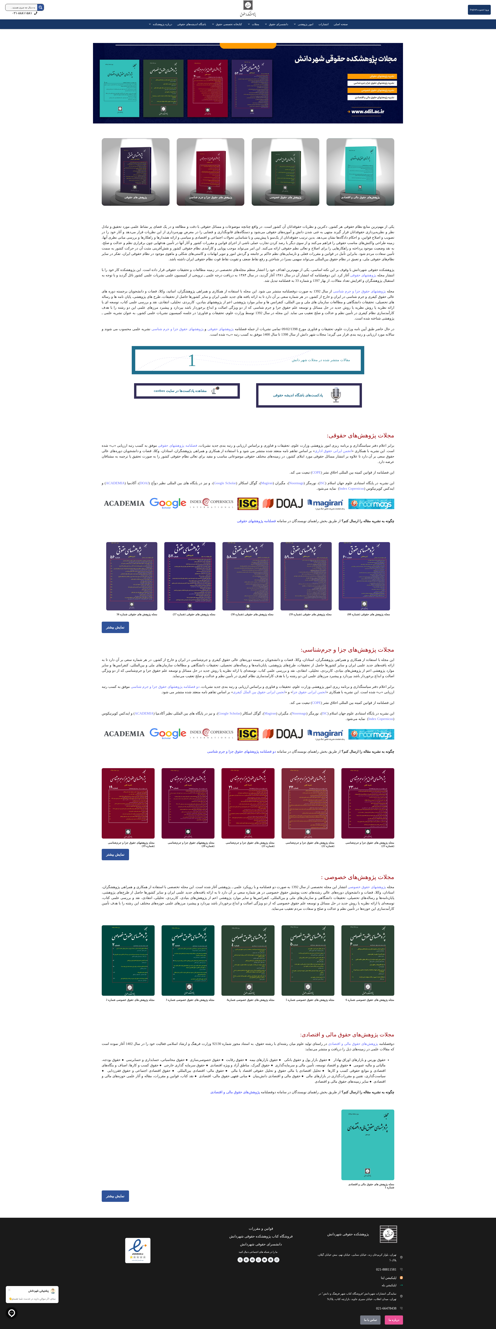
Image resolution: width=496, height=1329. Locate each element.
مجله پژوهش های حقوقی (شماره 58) (252, 614)
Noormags (296, 483)
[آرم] (248, 10)
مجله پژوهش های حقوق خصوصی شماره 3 (190, 999)
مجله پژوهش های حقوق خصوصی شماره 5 (310, 999)
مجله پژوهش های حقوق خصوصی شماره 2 (130, 999)
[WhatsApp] (258, 1260)
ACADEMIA (115, 483)
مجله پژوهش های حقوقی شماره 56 (137, 614)
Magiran (267, 483)
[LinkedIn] (246, 1260)
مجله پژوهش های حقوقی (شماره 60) (368, 614)
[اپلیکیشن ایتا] (399, 1277)
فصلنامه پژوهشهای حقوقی (177, 445)
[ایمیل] (264, 1260)
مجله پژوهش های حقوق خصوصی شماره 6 (370, 999)
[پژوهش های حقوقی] (136, 172)
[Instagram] (277, 1260)
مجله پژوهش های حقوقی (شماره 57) (194, 614)
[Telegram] (270, 1260)
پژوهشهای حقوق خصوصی (367, 887)
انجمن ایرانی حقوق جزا (309, 692)
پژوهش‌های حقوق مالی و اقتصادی (352, 1044)
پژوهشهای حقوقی (363, 275)
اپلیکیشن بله (389, 1285)
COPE (316, 472)
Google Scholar (225, 483)
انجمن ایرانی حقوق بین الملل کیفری (259, 692)
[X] (240, 1260)
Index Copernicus (351, 488)
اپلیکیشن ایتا (388, 1277)
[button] (295, 24)
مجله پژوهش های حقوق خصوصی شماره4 (251, 999)
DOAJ (144, 483)
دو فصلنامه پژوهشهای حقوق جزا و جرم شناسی (165, 687)
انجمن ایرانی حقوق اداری (333, 451)
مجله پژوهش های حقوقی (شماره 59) (310, 614)
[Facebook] (252, 1260)
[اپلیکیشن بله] (399, 1285)
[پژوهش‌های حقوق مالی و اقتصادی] (360, 172)
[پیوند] (309, 395)
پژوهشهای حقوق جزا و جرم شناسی (359, 291)
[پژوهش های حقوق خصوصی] (285, 172)
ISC (322, 483)
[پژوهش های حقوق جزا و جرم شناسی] (211, 172)
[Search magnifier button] (40, 7)
